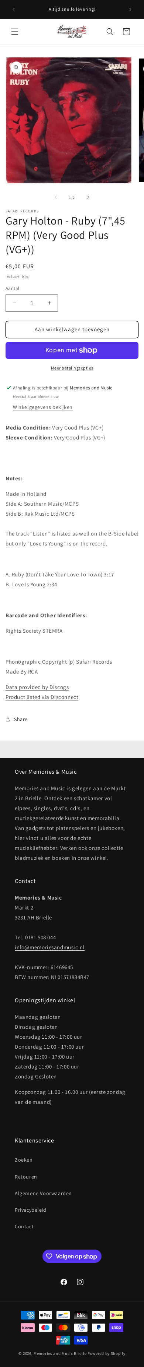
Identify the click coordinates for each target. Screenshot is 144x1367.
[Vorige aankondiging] (14, 9)
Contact (24, 1226)
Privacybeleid (31, 1210)
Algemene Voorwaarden (43, 1193)
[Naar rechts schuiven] (88, 197)
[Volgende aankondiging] (130, 9)
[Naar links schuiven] (56, 197)
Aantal (12, 288)
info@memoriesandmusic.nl (50, 947)
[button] (15, 32)
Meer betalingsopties (72, 368)
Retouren (26, 1176)
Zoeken (24, 1159)
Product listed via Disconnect (42, 696)
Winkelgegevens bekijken (43, 407)
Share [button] (21, 719)
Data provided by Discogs (37, 687)
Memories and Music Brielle (60, 1353)
